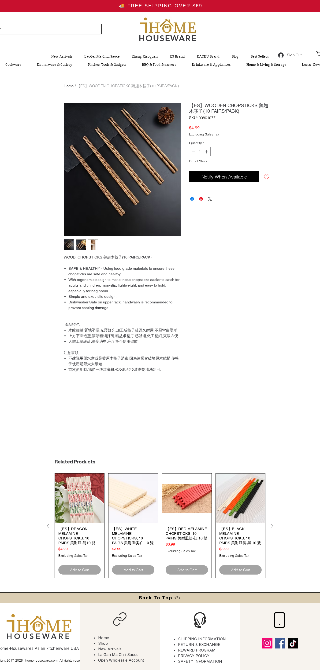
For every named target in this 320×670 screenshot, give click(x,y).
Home (69, 86)
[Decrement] (193, 151)
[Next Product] (272, 526)
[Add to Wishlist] (266, 176)
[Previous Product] (48, 526)
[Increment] (207, 151)
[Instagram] (267, 643)
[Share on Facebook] (192, 199)
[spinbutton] (200, 151)
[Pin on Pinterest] (201, 199)
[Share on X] (210, 199)
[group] (160, 525)
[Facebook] (280, 643)
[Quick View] (79, 498)
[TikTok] (293, 643)
